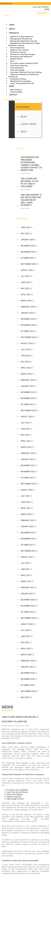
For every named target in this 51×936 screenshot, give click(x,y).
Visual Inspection (17, 48)
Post (24, 131)
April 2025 (25, 294)
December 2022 (28, 465)
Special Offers (16, 59)
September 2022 (28, 483)
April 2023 (25, 441)
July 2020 (25, 630)
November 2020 (28, 606)
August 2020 (27, 624)
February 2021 (27, 587)
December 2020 (28, 599)
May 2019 (25, 697)
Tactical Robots (17, 68)
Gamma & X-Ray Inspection (21, 36)
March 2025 (26, 300)
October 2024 (27, 331)
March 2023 (26, 447)
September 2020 (28, 618)
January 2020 (27, 667)
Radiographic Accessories (21, 39)
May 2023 (25, 435)
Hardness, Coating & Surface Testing (26, 72)
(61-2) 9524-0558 (13, 916)
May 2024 (25, 361)
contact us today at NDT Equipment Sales (25, 868)
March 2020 (26, 654)
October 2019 (27, 685)
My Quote (42, 13)
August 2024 (27, 343)
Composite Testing (18, 79)
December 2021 (27, 532)
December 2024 (28, 319)
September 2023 (28, 410)
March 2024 (26, 374)
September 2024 (28, 337)
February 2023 (28, 453)
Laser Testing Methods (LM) (22, 83)
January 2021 (27, 593)
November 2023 (28, 398)
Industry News (16, 92)
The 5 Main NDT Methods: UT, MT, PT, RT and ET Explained (30, 182)
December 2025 (28, 245)
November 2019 (28, 679)
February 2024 (28, 380)
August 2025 (27, 270)
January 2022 (27, 526)
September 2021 (28, 551)
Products (14, 33)
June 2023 (25, 429)
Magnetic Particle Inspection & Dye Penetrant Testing (24, 44)
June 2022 (25, 502)
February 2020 (28, 660)
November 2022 (28, 471)
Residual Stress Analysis (20, 81)
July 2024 (25, 349)
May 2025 (25, 288)
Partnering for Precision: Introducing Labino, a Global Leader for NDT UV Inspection (31, 163)
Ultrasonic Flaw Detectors (21, 57)
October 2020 (27, 612)
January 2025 (27, 313)
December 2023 (28, 392)
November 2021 (28, 538)
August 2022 (27, 490)
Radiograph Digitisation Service (23, 41)
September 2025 (28, 264)
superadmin (8, 726)
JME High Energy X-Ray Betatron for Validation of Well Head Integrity (31, 200)
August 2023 (27, 416)
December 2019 (27, 673)
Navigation (6, 3)
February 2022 (28, 520)
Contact (13, 95)
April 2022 (25, 508)
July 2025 (25, 276)
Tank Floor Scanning (19, 65)
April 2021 (25, 575)
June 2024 (25, 355)
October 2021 (27, 545)
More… (12, 61)
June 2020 (25, 636)
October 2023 (27, 404)
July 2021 (25, 563)
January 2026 (27, 239)
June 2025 (25, 282)
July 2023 (25, 422)
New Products (16, 90)
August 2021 (26, 557)
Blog (24, 116)
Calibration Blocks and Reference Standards (23, 75)
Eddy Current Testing (19, 50)
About (12, 29)
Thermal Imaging (17, 70)
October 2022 (27, 477)
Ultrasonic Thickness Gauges (22, 54)
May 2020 (25, 642)
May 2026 (25, 233)
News (11, 86)
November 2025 (28, 252)
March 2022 (26, 514)
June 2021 (25, 569)
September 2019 (28, 691)
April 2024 (26, 368)
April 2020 (26, 648)
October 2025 (27, 258)
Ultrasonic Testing (18, 52)
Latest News (28, 124)
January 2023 (27, 459)
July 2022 (25, 496)
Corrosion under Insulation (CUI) (24, 63)
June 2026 (25, 227)
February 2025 (28, 307)
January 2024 (27, 386)
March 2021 (26, 581)
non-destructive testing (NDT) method (25, 750)
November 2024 (28, 325)
